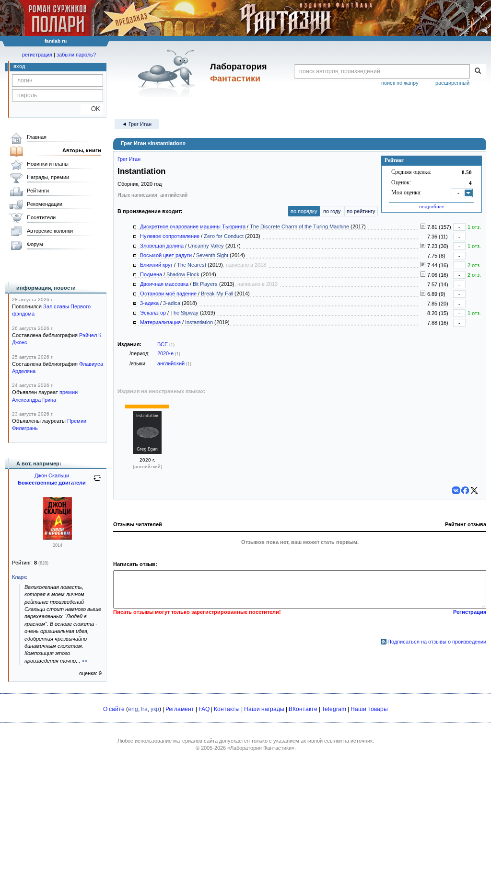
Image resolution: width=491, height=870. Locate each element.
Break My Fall (217, 293)
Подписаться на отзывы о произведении (436, 641)
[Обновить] (97, 482)
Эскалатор (153, 313)
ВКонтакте (303, 709)
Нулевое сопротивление (169, 236)
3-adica (171, 303)
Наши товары (369, 709)
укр (155, 709)
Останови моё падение (168, 293)
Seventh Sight (212, 255)
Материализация (160, 322)
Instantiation (199, 322)
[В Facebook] (465, 490)
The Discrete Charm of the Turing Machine (299, 226)
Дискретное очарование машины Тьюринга (193, 226)
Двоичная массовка (164, 284)
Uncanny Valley (206, 246)
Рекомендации (44, 204)
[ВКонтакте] (456, 490)
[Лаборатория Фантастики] (168, 73)
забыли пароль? (76, 54)
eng (133, 709)
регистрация (37, 54)
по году (332, 211)
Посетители (41, 217)
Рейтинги (38, 190)
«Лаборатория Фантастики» (260, 748)
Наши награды (264, 709)
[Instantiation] (147, 452)
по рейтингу (361, 211)
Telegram (334, 709)
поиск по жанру (400, 83)
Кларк (19, 577)
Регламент (179, 709)
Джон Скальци (52, 475)
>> (84, 661)
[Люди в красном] (57, 538)
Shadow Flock (182, 274)
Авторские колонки (50, 231)
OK (91, 109)
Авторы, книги (81, 150)
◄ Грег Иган (137, 124)
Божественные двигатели (52, 483)
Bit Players (205, 284)
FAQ (204, 709)
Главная (37, 137)
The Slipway (184, 313)
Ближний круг (156, 265)
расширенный (452, 83)
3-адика (149, 303)
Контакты (227, 709)
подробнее (431, 206)
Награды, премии (48, 177)
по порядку (304, 211)
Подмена (151, 274)
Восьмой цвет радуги (166, 255)
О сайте (114, 709)
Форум (35, 244)
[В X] (474, 490)
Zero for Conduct (224, 236)
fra (144, 709)
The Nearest (191, 265)
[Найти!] (477, 71)
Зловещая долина (162, 246)
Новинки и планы (48, 164)
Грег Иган (128, 159)
